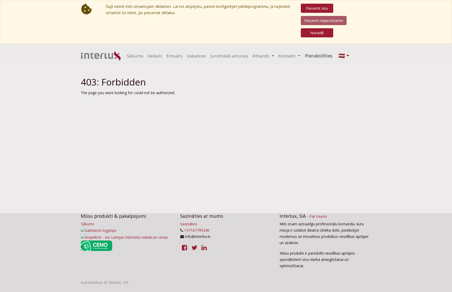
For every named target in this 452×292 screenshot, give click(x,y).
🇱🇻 (341, 55)
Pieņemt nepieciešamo (323, 20)
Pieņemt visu (317, 8)
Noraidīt (317, 32)
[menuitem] (135, 56)
